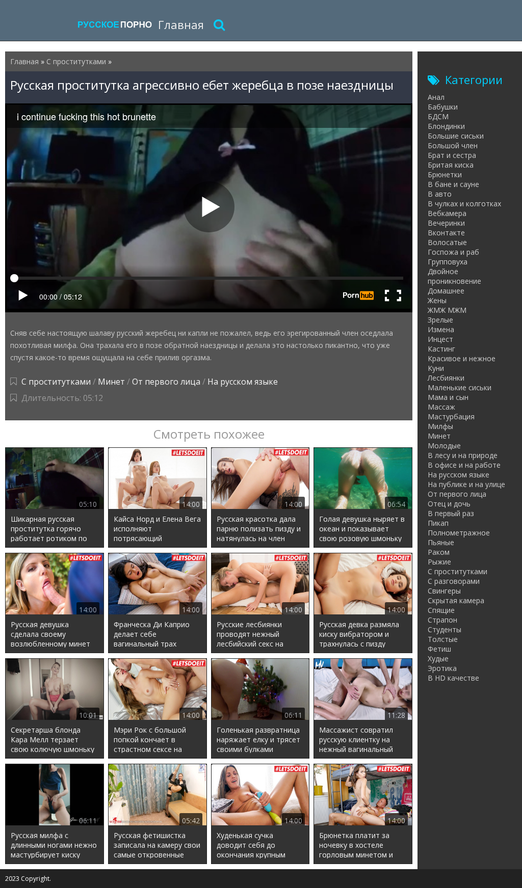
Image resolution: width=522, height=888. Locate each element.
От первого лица (166, 381)
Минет (111, 381)
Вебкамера (447, 213)
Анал (436, 97)
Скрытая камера (456, 600)
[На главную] (114, 24)
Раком (439, 552)
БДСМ (438, 116)
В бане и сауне (453, 184)
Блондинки (446, 126)
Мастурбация (451, 416)
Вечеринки (446, 223)
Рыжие (439, 562)
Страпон (442, 620)
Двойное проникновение (454, 276)
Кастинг (441, 349)
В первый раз (451, 513)
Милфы (440, 426)
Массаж (441, 407)
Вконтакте (446, 232)
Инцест (440, 339)
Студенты (444, 629)
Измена (441, 329)
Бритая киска (451, 165)
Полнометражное (459, 532)
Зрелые (440, 320)
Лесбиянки (446, 378)
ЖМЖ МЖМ (447, 310)
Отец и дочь (449, 503)
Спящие (441, 610)
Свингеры (444, 591)
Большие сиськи (456, 136)
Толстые (443, 639)
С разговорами (454, 581)
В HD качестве (453, 678)
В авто (440, 194)
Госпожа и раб (453, 252)
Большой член (453, 145)
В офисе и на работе (464, 465)
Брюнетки (445, 174)
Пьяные (441, 542)
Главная (181, 24)
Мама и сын (448, 397)
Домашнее (446, 290)
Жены (437, 300)
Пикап (438, 523)
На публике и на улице (466, 484)
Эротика (442, 668)
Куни (436, 368)
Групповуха (447, 261)
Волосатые (447, 242)
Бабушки (443, 107)
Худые (438, 658)
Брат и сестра (452, 155)
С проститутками (56, 381)
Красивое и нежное (461, 358)
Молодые (444, 445)
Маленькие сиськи (459, 387)
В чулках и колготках (464, 203)
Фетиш (439, 649)
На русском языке (242, 381)
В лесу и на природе (463, 455)
